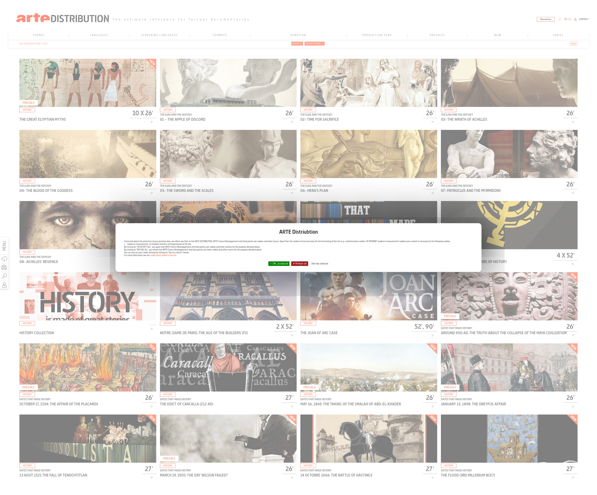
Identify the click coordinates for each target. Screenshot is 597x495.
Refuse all (301, 263)
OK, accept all (280, 263)
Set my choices (319, 263)
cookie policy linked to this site (163, 255)
